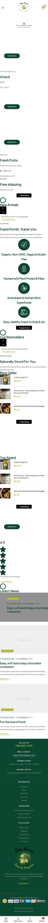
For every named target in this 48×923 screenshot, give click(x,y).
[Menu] (4, 7)
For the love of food (13, 722)
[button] (3, 208)
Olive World (30, 603)
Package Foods (13, 598)
